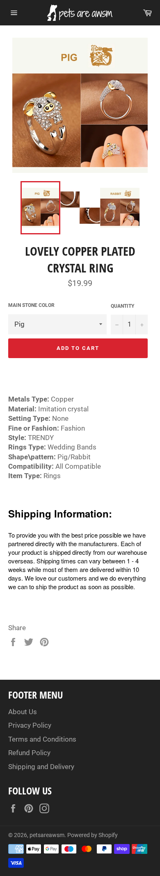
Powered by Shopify (92, 835)
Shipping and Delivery (41, 767)
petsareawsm (47, 835)
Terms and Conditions (42, 739)
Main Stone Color (31, 305)
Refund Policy (29, 753)
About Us (22, 712)
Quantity (122, 306)
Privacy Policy (29, 725)
